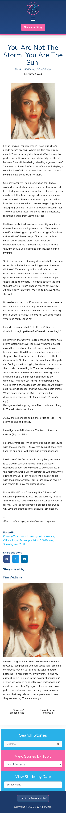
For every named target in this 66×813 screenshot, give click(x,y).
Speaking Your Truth (14, 544)
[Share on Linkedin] (24, 559)
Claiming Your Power (14, 536)
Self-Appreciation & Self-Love (36, 540)
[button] (33, 27)
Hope (15, 540)
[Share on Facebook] (6, 559)
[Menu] (33, 19)
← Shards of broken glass (17, 711)
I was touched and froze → (48, 711)
